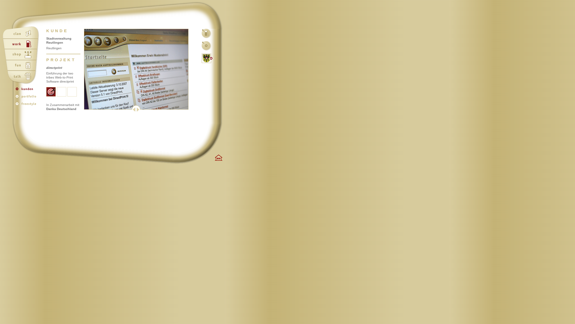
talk (21, 76)
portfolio (27, 97)
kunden (27, 91)
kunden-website (206, 58)
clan (21, 33)
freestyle (27, 104)
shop (21, 55)
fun (21, 66)
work (21, 44)
